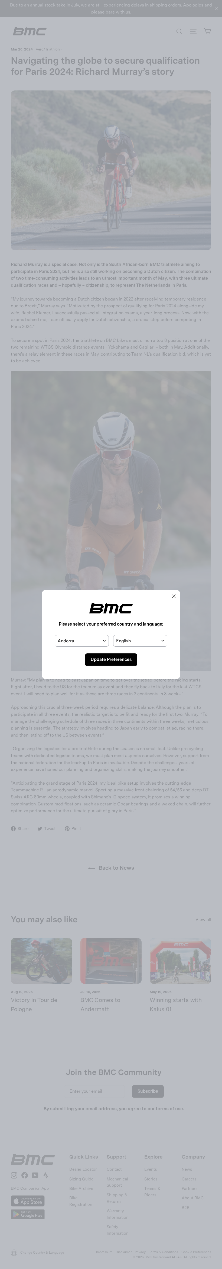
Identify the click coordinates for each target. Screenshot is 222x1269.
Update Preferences (111, 659)
